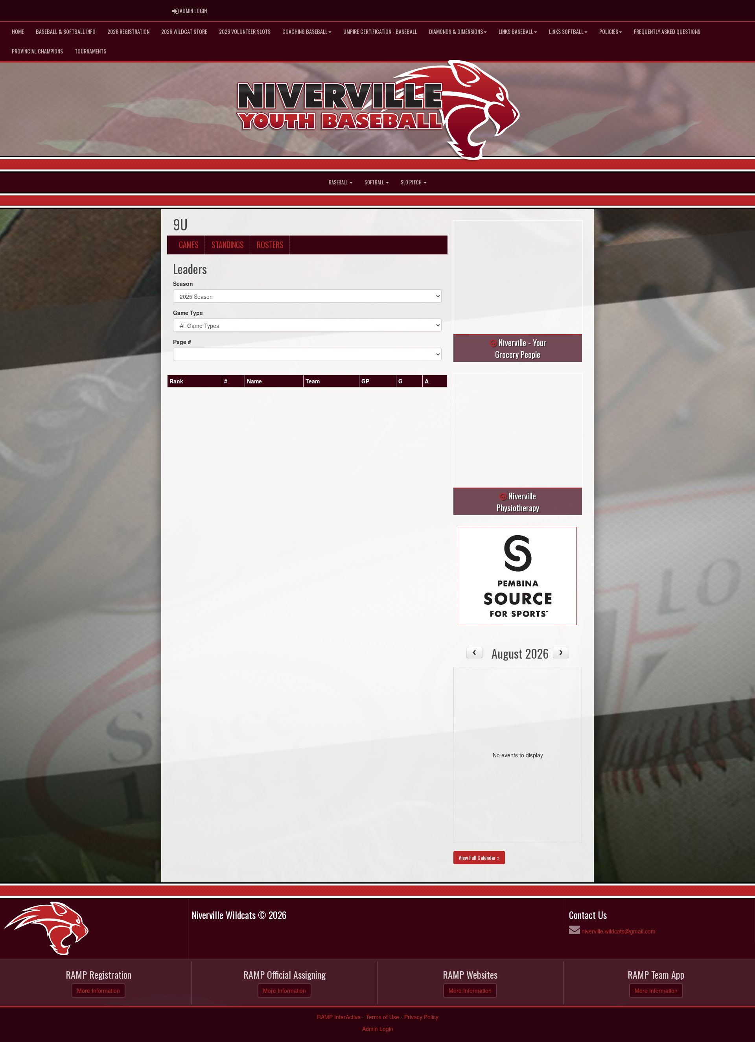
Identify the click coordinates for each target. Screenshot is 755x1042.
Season (183, 283)
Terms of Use (382, 1017)
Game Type (188, 313)
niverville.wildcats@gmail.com (619, 931)
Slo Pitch (412, 182)
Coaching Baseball (305, 31)
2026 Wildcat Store (184, 31)
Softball (375, 182)
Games (189, 244)
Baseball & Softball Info (66, 31)
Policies (608, 31)
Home (18, 31)
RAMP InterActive (339, 1017)
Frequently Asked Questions (667, 31)
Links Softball (566, 31)
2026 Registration (128, 31)
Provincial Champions (37, 51)
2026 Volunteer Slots (245, 31)
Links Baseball (516, 31)
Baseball (339, 182)
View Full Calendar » (479, 857)
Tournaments (90, 51)
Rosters (270, 244)
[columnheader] (195, 381)
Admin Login (377, 1029)
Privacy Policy (421, 1017)
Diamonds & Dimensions (456, 31)
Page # (182, 342)
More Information (98, 990)
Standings (228, 244)
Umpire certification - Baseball (380, 31)
